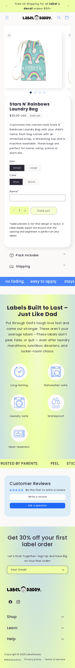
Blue (18, 182)
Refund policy (12, 659)
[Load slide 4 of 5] (44, 92)
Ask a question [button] (37, 505)
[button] (7, 17)
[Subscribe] (62, 570)
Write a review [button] (37, 496)
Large (35, 168)
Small (18, 168)
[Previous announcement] (6, 6)
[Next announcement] (68, 6)
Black (33, 182)
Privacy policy (32, 659)
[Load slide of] (30, 92)
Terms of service (55, 659)
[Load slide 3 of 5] (40, 92)
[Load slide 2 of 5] (35, 92)
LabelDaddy (33, 654)
